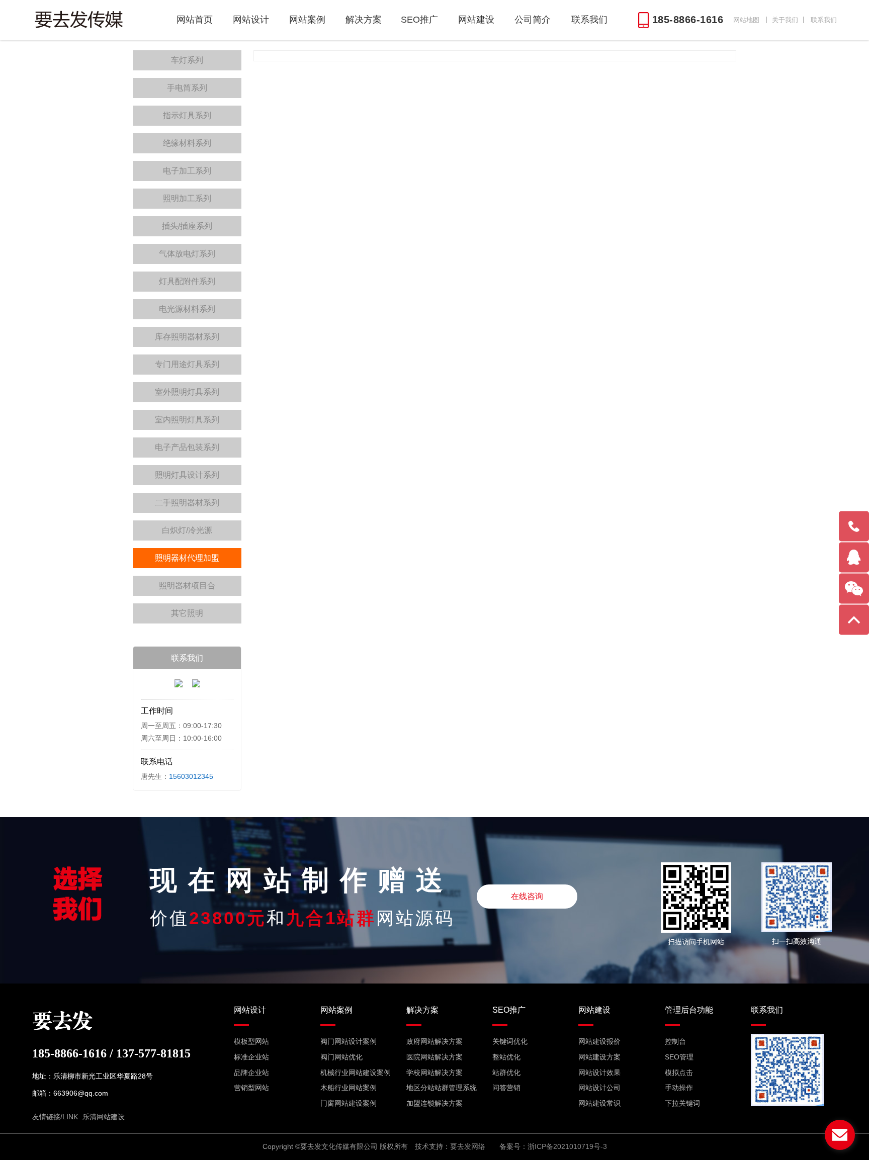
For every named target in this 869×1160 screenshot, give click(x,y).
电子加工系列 (187, 170)
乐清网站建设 (103, 1117)
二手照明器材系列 (187, 502)
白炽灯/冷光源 (187, 530)
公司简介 (532, 20)
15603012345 (191, 776)
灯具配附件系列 (187, 281)
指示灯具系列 (187, 115)
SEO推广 (419, 20)
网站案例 (307, 20)
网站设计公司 (599, 1088)
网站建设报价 (599, 1041)
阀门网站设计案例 (348, 1041)
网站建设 (476, 20)
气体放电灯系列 (187, 253)
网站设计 (251, 20)
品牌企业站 (251, 1072)
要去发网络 (467, 1146)
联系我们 (824, 20)
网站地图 (746, 20)
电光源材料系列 (187, 309)
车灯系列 (187, 60)
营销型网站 (251, 1088)
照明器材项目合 (187, 585)
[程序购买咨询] (179, 685)
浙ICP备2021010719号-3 (567, 1146)
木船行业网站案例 (348, 1088)
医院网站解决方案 (434, 1057)
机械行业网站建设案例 (355, 1072)
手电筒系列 (187, 87)
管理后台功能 (689, 1010)
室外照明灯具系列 (187, 392)
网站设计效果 (599, 1072)
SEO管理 (679, 1057)
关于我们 (785, 20)
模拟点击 (679, 1072)
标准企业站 (251, 1057)
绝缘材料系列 (187, 143)
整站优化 (506, 1057)
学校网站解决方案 (434, 1072)
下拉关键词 (682, 1103)
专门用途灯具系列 (187, 364)
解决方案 (363, 20)
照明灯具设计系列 (187, 475)
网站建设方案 (599, 1057)
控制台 (675, 1041)
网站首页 (195, 20)
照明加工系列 (187, 198)
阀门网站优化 (341, 1057)
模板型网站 (251, 1041)
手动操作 (679, 1088)
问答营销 (506, 1088)
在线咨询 (527, 896)
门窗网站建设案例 (348, 1103)
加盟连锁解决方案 (434, 1103)
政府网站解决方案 (434, 1041)
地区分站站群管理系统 (441, 1088)
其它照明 (187, 613)
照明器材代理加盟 (187, 558)
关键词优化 (510, 1041)
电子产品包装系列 (187, 447)
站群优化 (506, 1072)
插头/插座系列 (187, 226)
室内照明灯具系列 (187, 419)
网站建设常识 (599, 1103)
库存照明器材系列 (187, 336)
